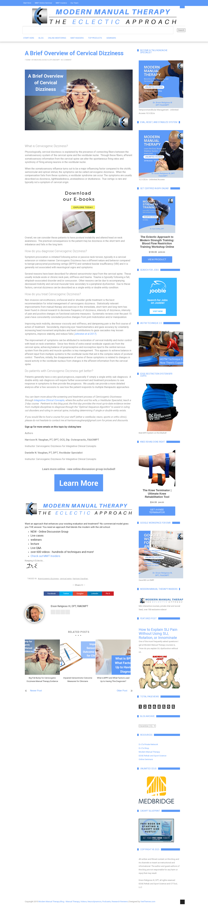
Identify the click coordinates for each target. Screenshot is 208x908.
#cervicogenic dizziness (48, 579)
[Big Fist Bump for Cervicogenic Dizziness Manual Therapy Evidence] (42, 657)
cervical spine (66, 579)
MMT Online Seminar (43, 3)
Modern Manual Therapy (149, 752)
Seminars (111, 38)
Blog (41, 38)
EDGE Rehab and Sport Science (152, 756)
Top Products (95, 38)
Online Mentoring (57, 38)
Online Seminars (146, 759)
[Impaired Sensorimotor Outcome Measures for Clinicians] (77, 657)
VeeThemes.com (148, 901)
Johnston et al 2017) (85, 333)
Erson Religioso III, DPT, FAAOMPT (47, 60)
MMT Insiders (61, 3)
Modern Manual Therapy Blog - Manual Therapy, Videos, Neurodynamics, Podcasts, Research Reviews (83, 901)
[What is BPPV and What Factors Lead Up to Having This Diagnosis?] (113, 657)
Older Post (122, 690)
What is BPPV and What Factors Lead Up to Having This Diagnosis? (113, 679)
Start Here (27, 3)
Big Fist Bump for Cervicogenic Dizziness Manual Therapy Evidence (42, 679)
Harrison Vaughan (80, 579)
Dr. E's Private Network (148, 744)
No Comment (66, 60)
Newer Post (36, 690)
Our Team (74, 3)
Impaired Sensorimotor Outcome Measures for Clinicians (77, 679)
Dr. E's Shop (144, 748)
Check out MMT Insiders (45, 556)
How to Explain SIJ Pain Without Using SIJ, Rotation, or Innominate (158, 633)
